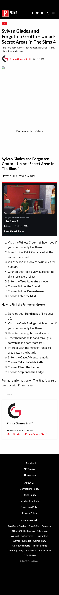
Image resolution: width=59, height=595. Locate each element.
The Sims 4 (8, 394)
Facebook (31, 463)
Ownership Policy (29, 506)
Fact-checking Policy (30, 500)
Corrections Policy (29, 488)
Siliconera (42, 530)
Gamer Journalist (22, 540)
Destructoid (42, 535)
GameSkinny (39, 540)
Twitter (31, 469)
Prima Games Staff (20, 58)
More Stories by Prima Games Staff (27, 433)
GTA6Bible (30, 555)
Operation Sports (21, 545)
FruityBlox (30, 550)
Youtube (31, 475)
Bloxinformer (46, 550)
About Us (29, 482)
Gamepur (46, 526)
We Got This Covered (22, 535)
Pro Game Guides (17, 526)
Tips (4, 23)
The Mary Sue (40, 545)
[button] (53, 13)
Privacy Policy (29, 513)
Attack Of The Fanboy (23, 530)
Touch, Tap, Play (14, 550)
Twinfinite (33, 526)
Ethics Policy (29, 494)
